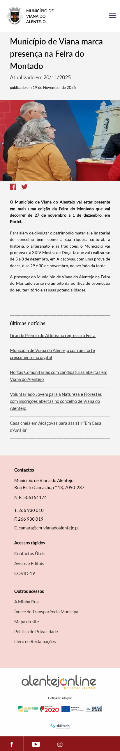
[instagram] (60, 743)
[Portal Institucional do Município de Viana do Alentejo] (32, 16)
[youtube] (36, 743)
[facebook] (11, 743)
